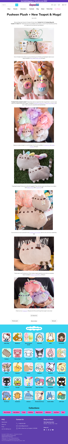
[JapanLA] (34, 4)
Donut (31, 58)
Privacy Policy (13, 435)
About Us (4, 424)
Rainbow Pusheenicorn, (39, 103)
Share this (34, 315)
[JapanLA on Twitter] (46, 430)
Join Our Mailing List (6, 429)
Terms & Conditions (6, 435)
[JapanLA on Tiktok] (50, 430)
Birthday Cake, (37, 58)
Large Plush (38, 187)
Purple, (36, 274)
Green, (32, 274)
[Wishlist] (58, 5)
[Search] (16, 5)
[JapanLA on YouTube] (53, 430)
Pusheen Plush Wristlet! (34, 232)
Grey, (54, 103)
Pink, (40, 274)
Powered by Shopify (18, 434)
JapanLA (11, 434)
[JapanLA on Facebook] (44, 430)
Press (3, 426)
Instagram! (25, 310)
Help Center (4, 422)
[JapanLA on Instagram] (48, 430)
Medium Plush (30, 187)
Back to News (34, 321)
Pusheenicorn (47, 145)
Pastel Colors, (48, 103)
